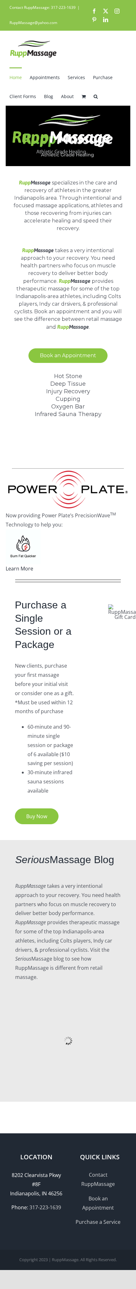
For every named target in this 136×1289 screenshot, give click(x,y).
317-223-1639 (45, 1207)
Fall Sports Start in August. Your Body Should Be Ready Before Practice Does (67, 1056)
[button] (96, 95)
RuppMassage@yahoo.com (33, 22)
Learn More (19, 568)
